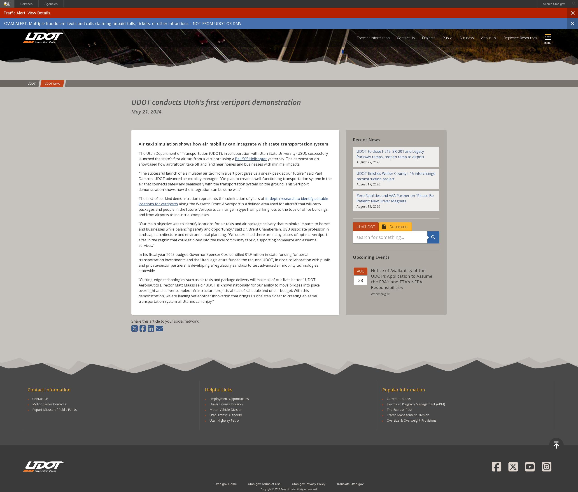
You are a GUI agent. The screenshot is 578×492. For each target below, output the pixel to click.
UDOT (44, 37)
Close (572, 13)
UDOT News (52, 83)
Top (556, 445)
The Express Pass (400, 409)
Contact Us (406, 37)
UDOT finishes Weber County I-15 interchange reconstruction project (396, 176)
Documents (398, 226)
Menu (547, 42)
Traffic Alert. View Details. (27, 13)
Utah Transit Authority (226, 415)
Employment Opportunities (229, 399)
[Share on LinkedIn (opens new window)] (151, 328)
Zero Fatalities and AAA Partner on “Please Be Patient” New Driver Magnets (395, 198)
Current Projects (399, 399)
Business (466, 37)
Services (26, 4)
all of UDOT (366, 226)
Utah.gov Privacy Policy (308, 484)
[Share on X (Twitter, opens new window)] (135, 328)
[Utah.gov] (7, 4)
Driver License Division (226, 404)
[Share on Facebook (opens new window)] (143, 328)
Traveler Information (373, 37)
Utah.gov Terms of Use (264, 484)
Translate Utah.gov (350, 484)
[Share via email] (159, 328)
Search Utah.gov (554, 4)
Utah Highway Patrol (225, 420)
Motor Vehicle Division (226, 409)
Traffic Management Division (408, 415)
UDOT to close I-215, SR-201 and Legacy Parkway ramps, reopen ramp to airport (390, 154)
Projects (428, 37)
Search (433, 237)
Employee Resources (520, 37)
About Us (488, 37)
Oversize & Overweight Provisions (411, 420)
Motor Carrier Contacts (49, 404)
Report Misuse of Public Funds (54, 409)
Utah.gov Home (225, 484)
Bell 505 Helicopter (251, 158)
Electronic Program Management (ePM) (416, 404)
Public (447, 37)
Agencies (51, 4)
